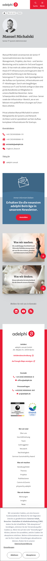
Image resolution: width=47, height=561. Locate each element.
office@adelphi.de (25, 380)
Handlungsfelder (23, 467)
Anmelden (24, 217)
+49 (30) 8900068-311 (15, 134)
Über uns (23, 433)
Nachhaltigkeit (23, 453)
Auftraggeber (23, 445)
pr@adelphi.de (25, 394)
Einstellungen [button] (9, 547)
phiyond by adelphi (23, 486)
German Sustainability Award (23, 456)
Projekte (23, 475)
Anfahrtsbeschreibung (22, 356)
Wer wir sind (11, 13)
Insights (23, 501)
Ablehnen (14, 555)
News (23, 504)
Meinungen (23, 497)
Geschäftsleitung (23, 437)
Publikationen (23, 478)
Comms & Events (23, 482)
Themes (23, 471)
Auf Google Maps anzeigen (22, 361)
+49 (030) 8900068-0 (25, 377)
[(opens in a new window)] (32, 415)
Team (23, 441)
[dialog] (23, 534)
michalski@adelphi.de (14, 144)
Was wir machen (23, 463)
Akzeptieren (31, 555)
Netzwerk (23, 449)
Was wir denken (23, 492)
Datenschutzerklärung (23, 544)
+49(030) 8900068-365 (25, 390)
